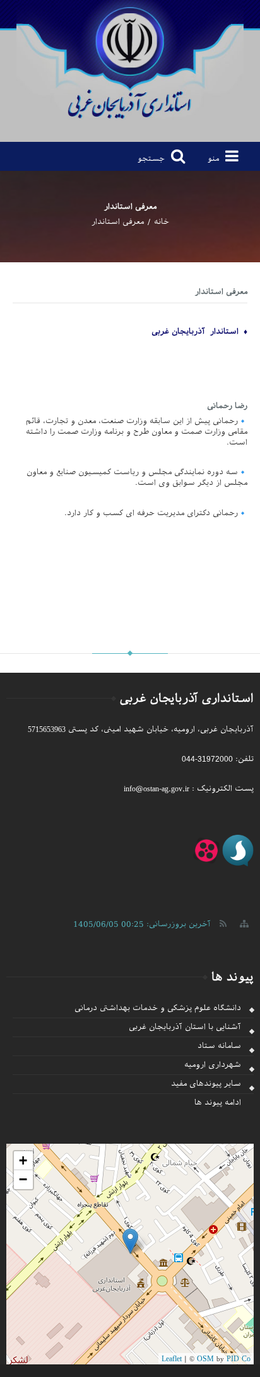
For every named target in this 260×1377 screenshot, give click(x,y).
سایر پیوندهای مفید (206, 1083)
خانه (161, 222)
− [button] (23, 1179)
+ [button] (23, 1160)
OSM (205, 1358)
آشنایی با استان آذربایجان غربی (185, 1027)
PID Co (239, 1358)
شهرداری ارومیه (212, 1064)
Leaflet (172, 1358)
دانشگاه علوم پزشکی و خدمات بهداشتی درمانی (157, 1008)
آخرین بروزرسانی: (142, 923)
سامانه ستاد (219, 1046)
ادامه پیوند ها (217, 1102)
